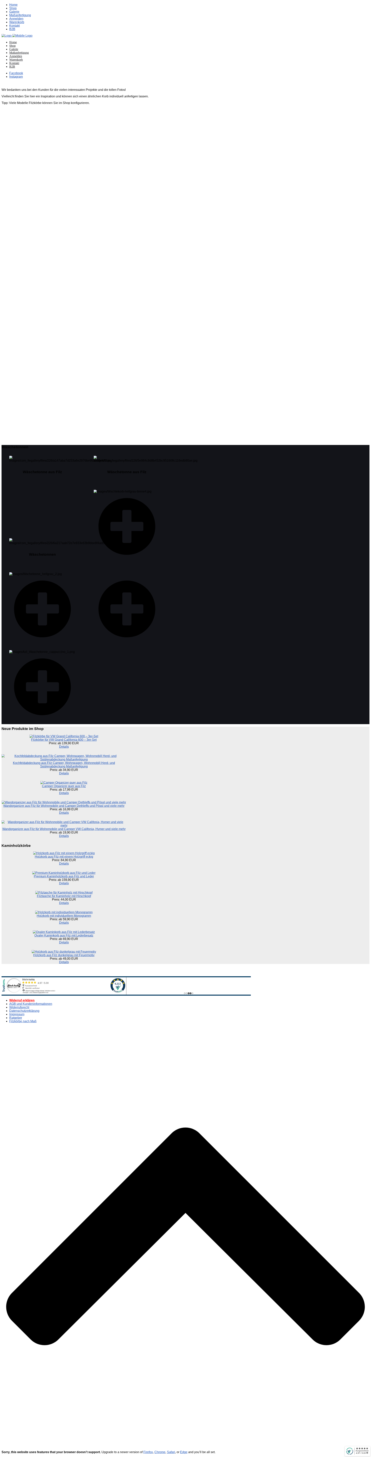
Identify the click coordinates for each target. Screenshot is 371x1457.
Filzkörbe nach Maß (23, 1021)
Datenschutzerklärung (24, 1010)
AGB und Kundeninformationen (30, 1003)
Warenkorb (16, 22)
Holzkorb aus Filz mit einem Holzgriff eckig (64, 856)
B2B (12, 29)
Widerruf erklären (22, 1000)
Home (13, 4)
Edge (183, 1452)
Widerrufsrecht (19, 1007)
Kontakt (14, 25)
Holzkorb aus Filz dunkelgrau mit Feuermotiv (63, 955)
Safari (171, 1452)
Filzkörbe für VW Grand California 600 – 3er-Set (64, 739)
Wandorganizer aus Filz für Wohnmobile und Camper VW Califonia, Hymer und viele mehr (64, 829)
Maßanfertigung (20, 15)
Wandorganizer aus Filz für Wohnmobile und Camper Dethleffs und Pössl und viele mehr (63, 805)
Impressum (16, 1014)
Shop (13, 8)
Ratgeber (15, 1017)
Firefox (148, 1452)
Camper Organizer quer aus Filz (64, 786)
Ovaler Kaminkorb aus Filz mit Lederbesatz (63, 935)
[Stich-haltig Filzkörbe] (17, 35)
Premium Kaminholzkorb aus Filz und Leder (64, 876)
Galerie (14, 11)
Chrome (159, 1452)
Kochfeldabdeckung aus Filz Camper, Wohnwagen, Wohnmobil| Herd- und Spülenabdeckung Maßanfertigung (64, 764)
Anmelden (16, 18)
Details (64, 746)
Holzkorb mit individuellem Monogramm (64, 915)
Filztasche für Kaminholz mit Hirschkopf (64, 896)
